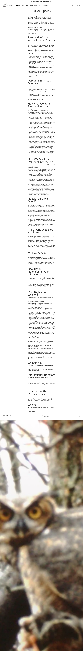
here (52, 183)
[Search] (75, 5)
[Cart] (80, 5)
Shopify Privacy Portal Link (38, 225)
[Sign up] (79, 416)
